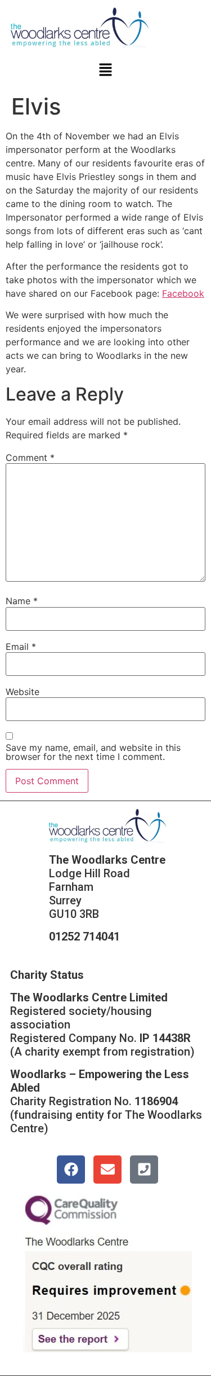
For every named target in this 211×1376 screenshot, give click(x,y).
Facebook (183, 293)
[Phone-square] (144, 1169)
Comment (30, 457)
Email (21, 646)
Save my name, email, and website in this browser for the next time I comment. (93, 752)
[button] (105, 71)
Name (22, 600)
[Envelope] (107, 1169)
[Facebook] (71, 1169)
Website (22, 691)
